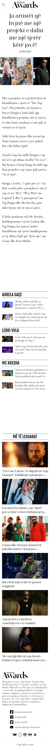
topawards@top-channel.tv (27, 727)
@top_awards (21, 722)
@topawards (20, 716)
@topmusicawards (23, 711)
